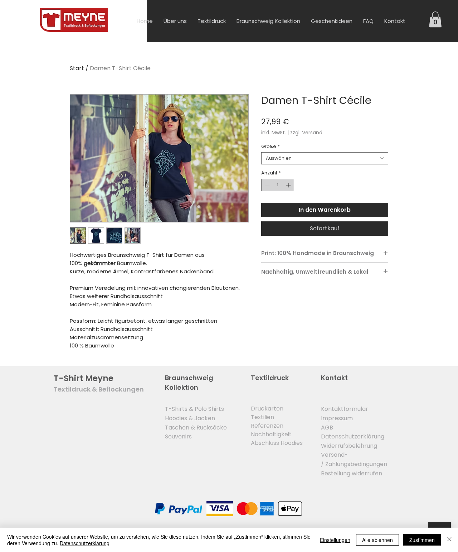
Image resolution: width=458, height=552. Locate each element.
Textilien (262, 417)
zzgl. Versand (306, 132)
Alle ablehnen (377, 539)
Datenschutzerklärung (84, 543)
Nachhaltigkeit (271, 434)
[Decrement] (266, 185)
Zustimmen (422, 539)
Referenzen (267, 426)
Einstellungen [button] (335, 539)
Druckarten (267, 408)
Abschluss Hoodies (277, 443)
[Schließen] (449, 539)
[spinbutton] (278, 185)
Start (77, 68)
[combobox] (324, 158)
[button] (435, 19)
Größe (270, 146)
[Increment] (289, 185)
